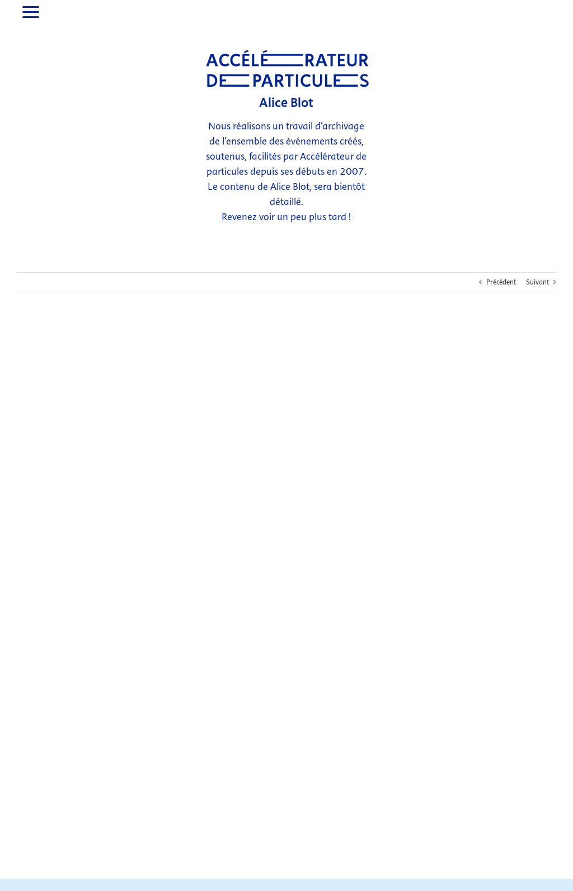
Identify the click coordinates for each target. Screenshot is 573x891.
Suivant (537, 282)
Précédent (501, 282)
